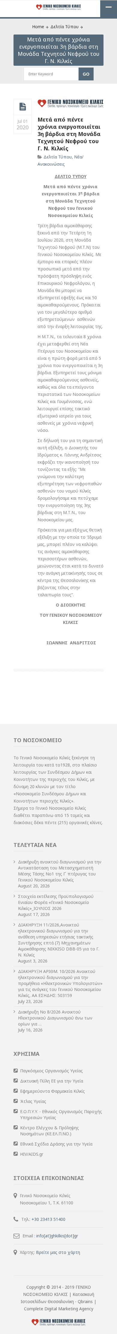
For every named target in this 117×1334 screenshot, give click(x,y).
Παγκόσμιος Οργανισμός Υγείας (51, 1071)
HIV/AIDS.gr (31, 1154)
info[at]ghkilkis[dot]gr (57, 1236)
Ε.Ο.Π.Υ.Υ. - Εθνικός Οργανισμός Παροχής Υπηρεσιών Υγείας (61, 1114)
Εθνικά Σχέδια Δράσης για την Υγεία (56, 1144)
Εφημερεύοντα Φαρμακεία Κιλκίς (52, 1091)
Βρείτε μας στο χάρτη (58, 1252)
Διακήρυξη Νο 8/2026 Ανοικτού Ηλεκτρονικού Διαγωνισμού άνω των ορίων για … (55, 1018)
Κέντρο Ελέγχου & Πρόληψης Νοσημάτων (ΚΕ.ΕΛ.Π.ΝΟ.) (49, 1131)
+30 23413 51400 (48, 1219)
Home (38, 26)
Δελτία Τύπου (64, 26)
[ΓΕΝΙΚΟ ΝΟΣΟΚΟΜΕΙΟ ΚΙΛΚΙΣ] (59, 7)
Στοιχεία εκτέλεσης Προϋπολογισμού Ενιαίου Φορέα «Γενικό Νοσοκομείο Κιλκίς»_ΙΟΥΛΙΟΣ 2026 (56, 902)
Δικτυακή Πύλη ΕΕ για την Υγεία (51, 1081)
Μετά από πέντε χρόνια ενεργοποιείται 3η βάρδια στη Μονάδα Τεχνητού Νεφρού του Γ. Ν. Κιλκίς (69, 134)
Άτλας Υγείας (33, 1101)
